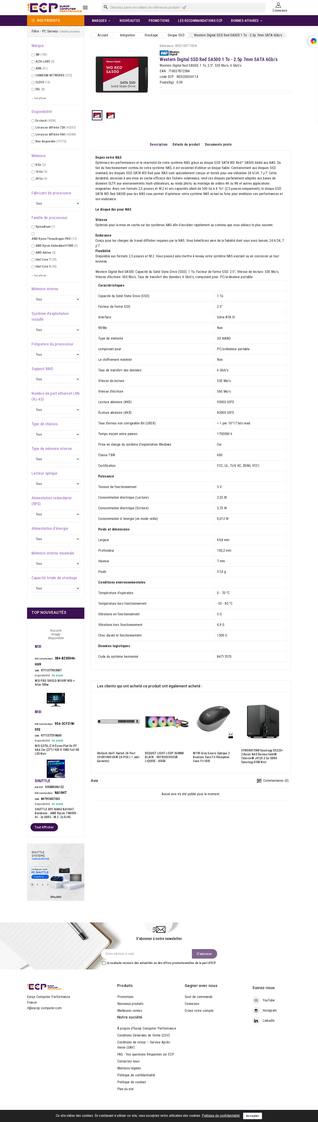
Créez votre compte (199, 1011)
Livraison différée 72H (55, 127)
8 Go (40, 164)
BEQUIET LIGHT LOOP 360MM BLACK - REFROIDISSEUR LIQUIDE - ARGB (164, 757)
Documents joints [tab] (218, 144)
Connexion (192, 1004)
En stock (45, 120)
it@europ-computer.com (44, 1008)
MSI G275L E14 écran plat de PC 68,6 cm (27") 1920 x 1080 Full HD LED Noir (57, 749)
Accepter (252, 1115)
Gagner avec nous (201, 985)
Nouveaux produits (130, 1004)
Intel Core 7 (46, 259)
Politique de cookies (131, 1082)
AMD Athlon (45, 252)
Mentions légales (129, 1068)
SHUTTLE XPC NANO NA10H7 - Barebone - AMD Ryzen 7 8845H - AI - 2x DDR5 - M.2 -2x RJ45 (56, 813)
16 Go (41, 171)
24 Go (41, 178)
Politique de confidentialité (136, 1075)
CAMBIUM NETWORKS (53, 75)
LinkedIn (268, 1021)
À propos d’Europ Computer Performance (146, 1028)
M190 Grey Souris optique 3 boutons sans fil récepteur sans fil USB (211, 757)
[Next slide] (287, 732)
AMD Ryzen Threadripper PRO (54, 238)
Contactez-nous (128, 1061)
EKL (40, 89)
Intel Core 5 (46, 266)
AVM (41, 68)
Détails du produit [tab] (186, 144)
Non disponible (50, 141)
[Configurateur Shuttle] (55, 872)
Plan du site (125, 1089)
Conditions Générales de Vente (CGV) (143, 1035)
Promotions (125, 997)
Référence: (167, 46)
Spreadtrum (45, 226)
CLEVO (42, 82)
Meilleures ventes (129, 1011)
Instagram (270, 1010)
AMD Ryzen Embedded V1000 (56, 245)
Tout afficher (44, 827)
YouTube (269, 1000)
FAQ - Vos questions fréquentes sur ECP (145, 1054)
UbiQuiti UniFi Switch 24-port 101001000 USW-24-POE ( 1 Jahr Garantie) (118, 757)
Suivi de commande (198, 997)
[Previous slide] (94, 732)
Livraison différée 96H (55, 134)
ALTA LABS (45, 61)
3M (41, 54)
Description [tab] (158, 144)
